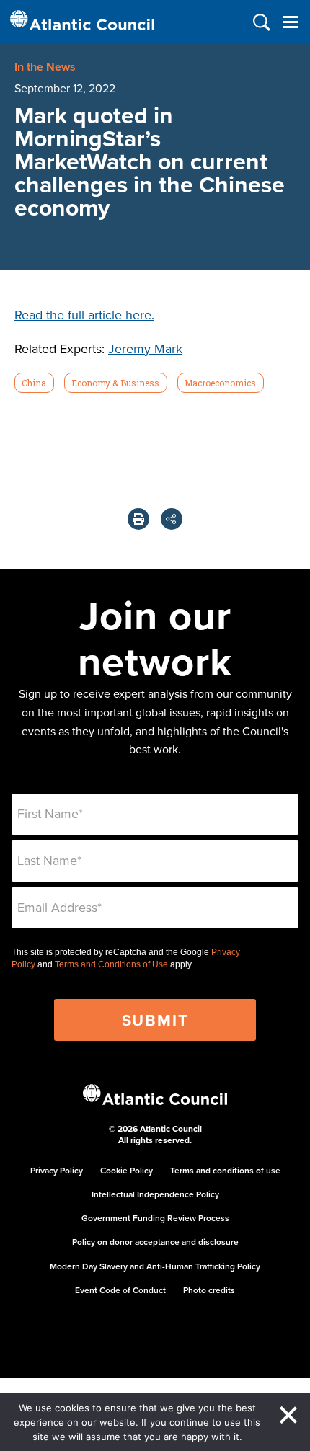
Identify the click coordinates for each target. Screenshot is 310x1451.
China (34, 383)
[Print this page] (138, 519)
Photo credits (209, 1290)
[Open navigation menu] (290, 22)
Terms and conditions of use (225, 1170)
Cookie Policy (126, 1170)
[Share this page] (171, 519)
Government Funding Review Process (155, 1218)
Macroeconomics (220, 383)
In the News (45, 66)
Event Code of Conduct (120, 1290)
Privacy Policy (56, 1170)
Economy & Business (115, 383)
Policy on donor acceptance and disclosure (155, 1241)
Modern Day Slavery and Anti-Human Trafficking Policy (155, 1266)
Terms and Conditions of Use (111, 964)
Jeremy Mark (145, 349)
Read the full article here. (84, 315)
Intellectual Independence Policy (155, 1194)
